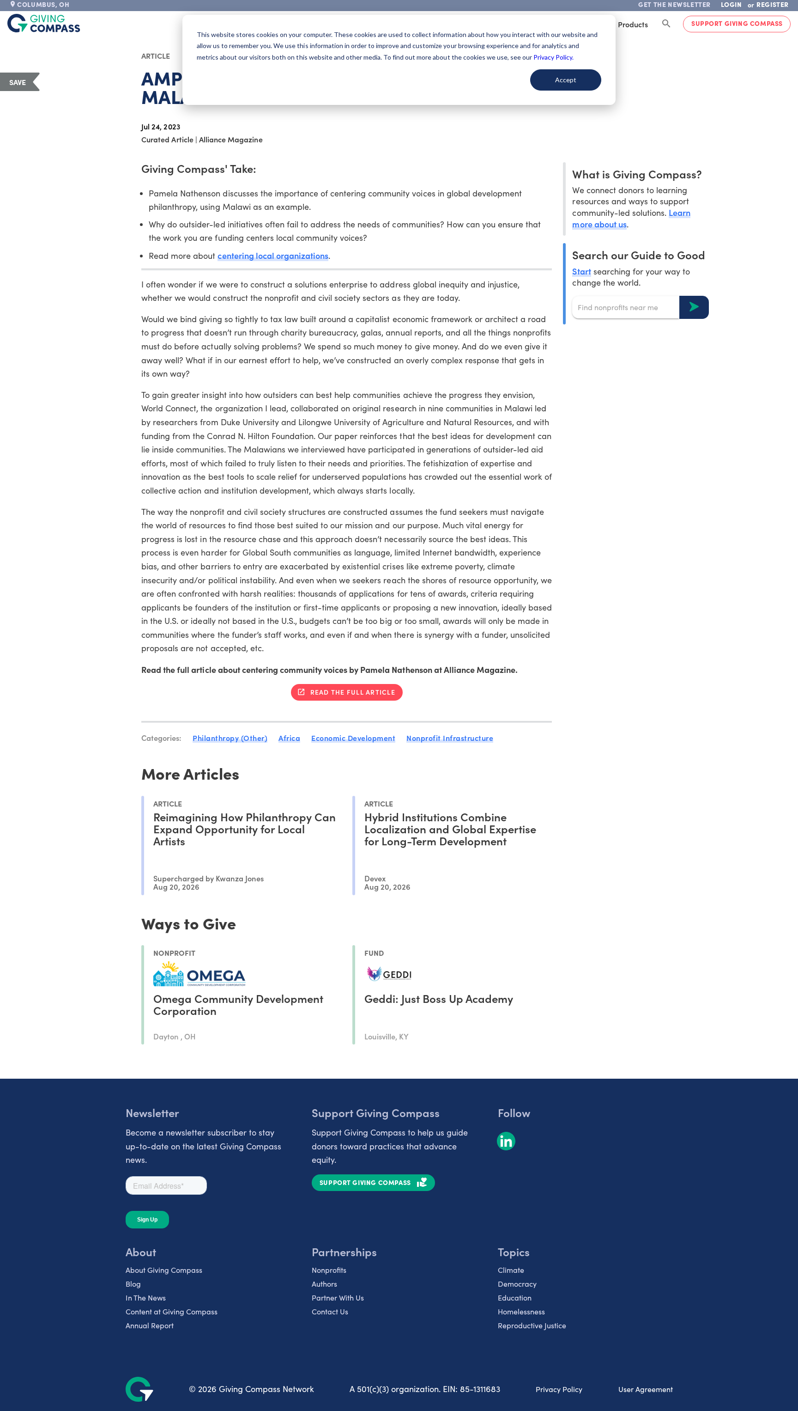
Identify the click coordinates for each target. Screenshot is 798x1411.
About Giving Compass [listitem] (164, 1270)
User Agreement (645, 1389)
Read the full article (352, 691)
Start (581, 270)
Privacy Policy (559, 1389)
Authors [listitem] (324, 1284)
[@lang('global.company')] (43, 23)
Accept (565, 80)
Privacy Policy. (553, 57)
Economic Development (353, 738)
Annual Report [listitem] (150, 1325)
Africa (289, 738)
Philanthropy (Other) (230, 738)
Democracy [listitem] (517, 1284)
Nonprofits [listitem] (329, 1270)
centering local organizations (273, 255)
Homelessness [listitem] (521, 1311)
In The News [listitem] (146, 1297)
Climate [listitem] (511, 1270)
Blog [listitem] (133, 1284)
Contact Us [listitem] (330, 1311)
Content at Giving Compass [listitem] (172, 1311)
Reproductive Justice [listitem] (532, 1325)
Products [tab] (633, 24)
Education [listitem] (515, 1297)
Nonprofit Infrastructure (449, 738)
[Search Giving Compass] (666, 24)
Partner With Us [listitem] (338, 1297)
